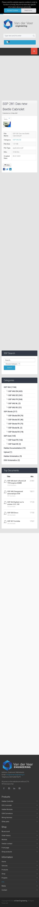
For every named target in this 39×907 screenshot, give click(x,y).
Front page (5, 848)
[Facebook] (4, 788)
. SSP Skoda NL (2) (13, 428)
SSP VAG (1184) (10, 387)
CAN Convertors (7, 813)
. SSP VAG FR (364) (13, 399)
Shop (3, 874)
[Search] (34, 36)
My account (6, 831)
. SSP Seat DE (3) (12, 444)
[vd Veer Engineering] (19, 24)
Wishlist (4, 839)
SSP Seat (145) (10, 436)
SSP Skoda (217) (10, 412)
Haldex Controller (7, 801)
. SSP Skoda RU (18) (13, 432)
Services (4, 866)
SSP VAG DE (17, 140)
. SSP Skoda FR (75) (13, 424)
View (8, 165)
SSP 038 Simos (12, 513)
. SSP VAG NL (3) (12, 403)
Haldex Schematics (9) (13, 456)
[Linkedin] (14, 788)
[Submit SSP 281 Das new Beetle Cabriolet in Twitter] (7, 169)
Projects (4, 878)
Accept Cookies (12, 10)
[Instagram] (9, 788)
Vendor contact (7, 843)
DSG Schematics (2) (12, 460)
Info (3, 882)
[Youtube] (19, 788)
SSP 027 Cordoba (13, 521)
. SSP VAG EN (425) (13, 391)
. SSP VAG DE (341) (13, 395)
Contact (4, 890)
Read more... (28, 10)
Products (5, 870)
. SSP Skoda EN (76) (13, 416)
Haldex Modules (7, 809)
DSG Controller (7, 805)
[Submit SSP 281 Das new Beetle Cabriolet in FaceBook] (4, 169)
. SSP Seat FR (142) (13, 440)
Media (4, 886)
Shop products (7, 852)
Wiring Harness (7, 817)
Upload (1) (8, 452)
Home (4, 861)
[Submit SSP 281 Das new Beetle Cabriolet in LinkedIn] (10, 169)
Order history (6, 835)
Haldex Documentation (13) (15, 448)
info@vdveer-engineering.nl (15, 775)
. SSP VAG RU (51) (13, 407)
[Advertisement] (19, 77)
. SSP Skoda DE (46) (13, 420)
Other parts (5, 821)
